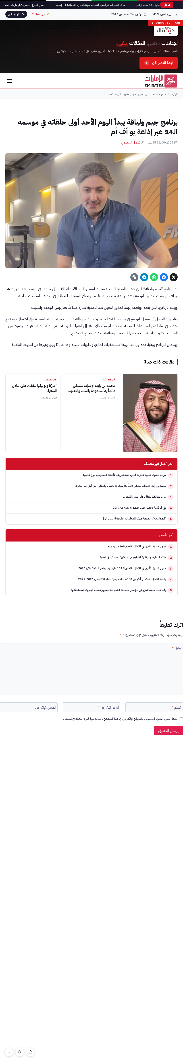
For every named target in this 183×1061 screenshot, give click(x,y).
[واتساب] (154, 277)
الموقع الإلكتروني (45, 707)
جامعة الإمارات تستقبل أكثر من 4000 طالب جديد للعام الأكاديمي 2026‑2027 (122, 579)
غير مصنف (158, 94)
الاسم (176, 707)
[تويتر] (174, 277)
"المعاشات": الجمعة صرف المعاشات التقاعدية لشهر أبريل (134, 518)
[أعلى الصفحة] (8, 1052)
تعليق (176, 648)
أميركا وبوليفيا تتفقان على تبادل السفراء (34, 388)
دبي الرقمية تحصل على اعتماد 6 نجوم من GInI (139, 507)
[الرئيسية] (30, 1052)
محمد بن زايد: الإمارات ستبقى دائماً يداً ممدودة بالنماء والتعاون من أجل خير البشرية (92, 391)
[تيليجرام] (144, 277)
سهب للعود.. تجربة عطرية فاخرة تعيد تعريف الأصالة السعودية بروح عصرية (124, 475)
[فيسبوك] (164, 277)
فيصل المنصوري (130, 142)
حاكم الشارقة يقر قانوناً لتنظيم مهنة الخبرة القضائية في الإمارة (97, 5)
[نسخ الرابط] (134, 277)
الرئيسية (173, 94)
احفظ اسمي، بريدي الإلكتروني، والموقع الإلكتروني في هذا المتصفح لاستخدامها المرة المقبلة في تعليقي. (120, 719)
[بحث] (19, 1052)
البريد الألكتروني (108, 707)
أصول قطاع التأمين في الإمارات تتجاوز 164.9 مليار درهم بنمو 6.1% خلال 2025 (122, 568)
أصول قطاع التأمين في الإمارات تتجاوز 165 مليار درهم (137, 546)
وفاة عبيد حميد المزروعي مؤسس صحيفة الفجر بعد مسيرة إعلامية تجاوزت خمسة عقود (118, 590)
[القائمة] (9, 81)
